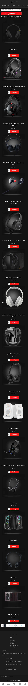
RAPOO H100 (13, 503)
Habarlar (12, 643)
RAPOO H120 (13, 577)
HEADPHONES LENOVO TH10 (13, 278)
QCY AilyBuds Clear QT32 (13, 354)
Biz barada (12, 642)
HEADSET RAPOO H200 (13, 391)
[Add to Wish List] (9, 55)
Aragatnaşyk (13, 647)
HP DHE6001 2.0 (13, 540)
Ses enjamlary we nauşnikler (14, 9)
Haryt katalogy (11, 14)
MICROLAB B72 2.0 (13, 615)
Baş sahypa (4, 9)
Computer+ (17, 680)
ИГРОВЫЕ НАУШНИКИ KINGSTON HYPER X (13, 466)
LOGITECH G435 (13, 49)
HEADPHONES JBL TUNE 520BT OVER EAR (13, 240)
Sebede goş (14, 55)
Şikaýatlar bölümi (14, 645)
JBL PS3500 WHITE (13, 428)
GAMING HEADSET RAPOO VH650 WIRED (13, 86)
